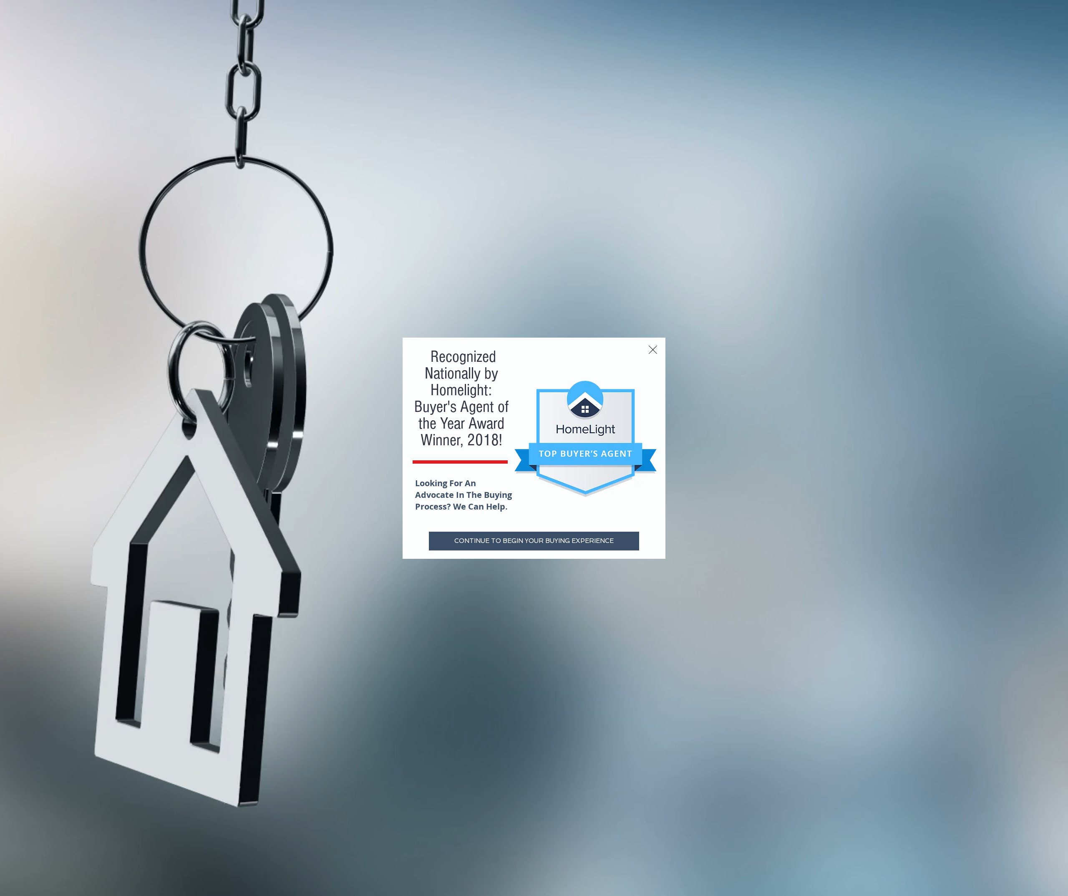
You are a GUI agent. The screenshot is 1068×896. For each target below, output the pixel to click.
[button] (653, 350)
